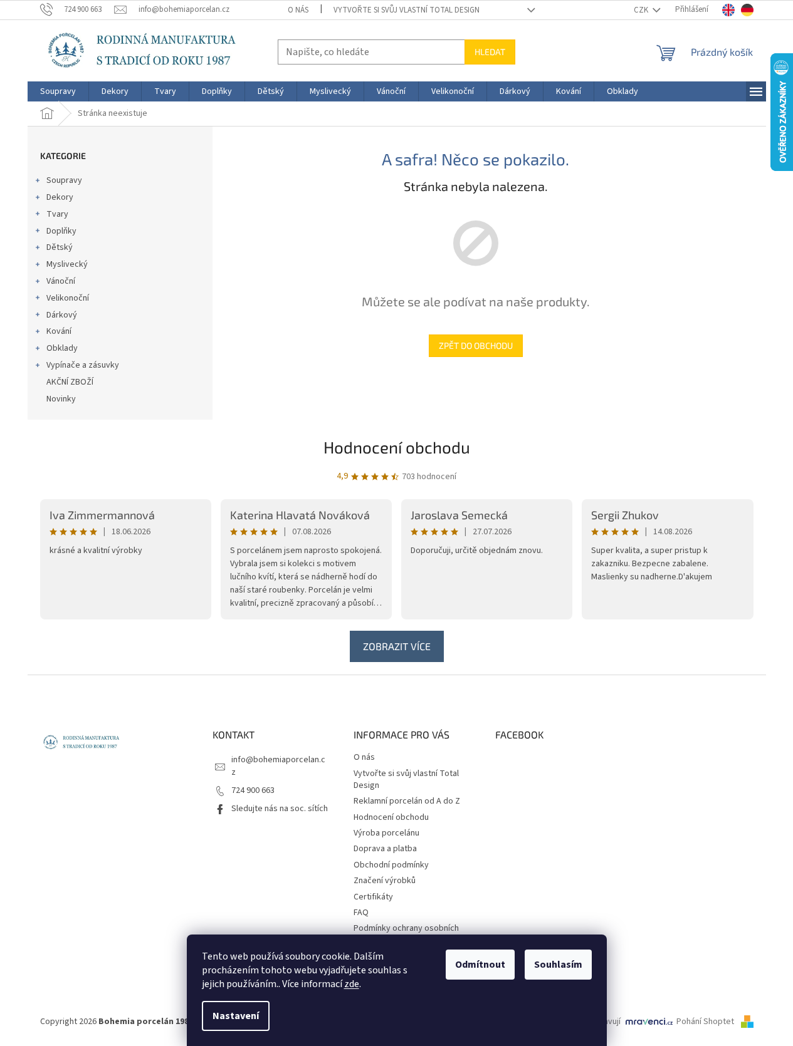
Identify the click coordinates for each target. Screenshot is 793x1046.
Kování (58, 331)
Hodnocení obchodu (396, 447)
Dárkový (61, 315)
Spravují (606, 1021)
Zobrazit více (397, 646)
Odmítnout (480, 964)
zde (351, 984)
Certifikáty (373, 897)
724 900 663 (253, 790)
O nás (298, 10)
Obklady (62, 348)
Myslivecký (67, 264)
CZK (642, 10)
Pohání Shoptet (706, 1021)
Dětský (59, 247)
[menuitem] (58, 91)
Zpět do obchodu (476, 345)
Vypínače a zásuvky (82, 365)
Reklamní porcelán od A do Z (407, 801)
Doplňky (61, 231)
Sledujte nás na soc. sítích (279, 808)
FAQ (361, 912)
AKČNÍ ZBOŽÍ (69, 382)
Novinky (61, 399)
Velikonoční (67, 298)
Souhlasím (558, 964)
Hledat (490, 51)
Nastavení (236, 1016)
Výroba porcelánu (386, 833)
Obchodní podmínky (391, 865)
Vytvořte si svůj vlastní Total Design (406, 10)
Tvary (57, 214)
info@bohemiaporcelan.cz (278, 765)
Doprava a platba (385, 848)
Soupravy (64, 180)
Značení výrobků (385, 880)
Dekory (59, 197)
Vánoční (60, 281)
